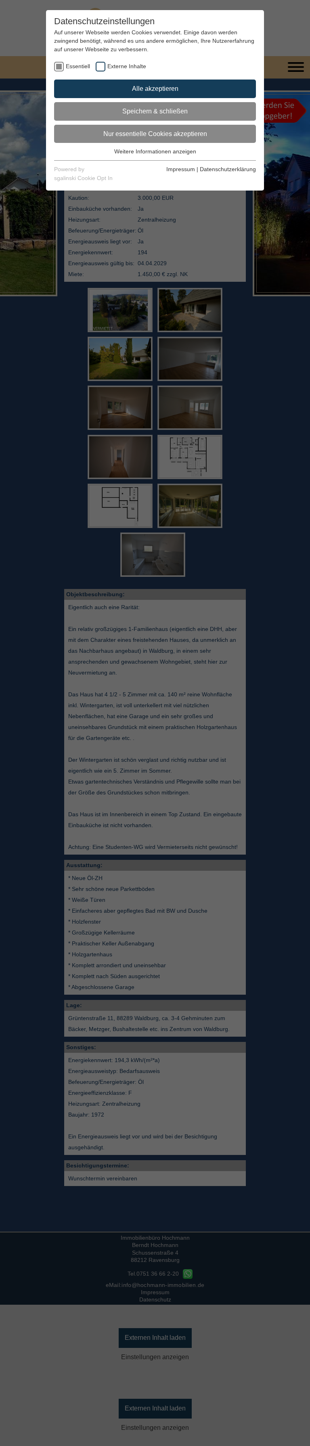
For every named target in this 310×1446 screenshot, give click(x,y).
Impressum (180, 169)
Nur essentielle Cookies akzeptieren (155, 133)
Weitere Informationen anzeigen (155, 151)
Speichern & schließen (155, 111)
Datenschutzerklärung (228, 169)
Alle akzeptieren (155, 88)
